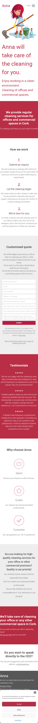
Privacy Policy (5, 686)
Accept (19, 704)
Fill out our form (6, 635)
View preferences (19, 715)
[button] (35, 692)
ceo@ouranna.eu (22, 664)
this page (22, 335)
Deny (19, 710)
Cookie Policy (18, 720)
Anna (6, 6)
